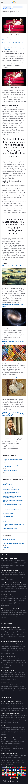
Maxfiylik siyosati (14, 781)
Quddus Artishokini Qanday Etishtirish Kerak (13, 543)
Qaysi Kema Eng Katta (8, 513)
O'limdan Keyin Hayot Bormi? (11, 266)
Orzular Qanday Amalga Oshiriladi (11, 489)
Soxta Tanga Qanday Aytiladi (10, 486)
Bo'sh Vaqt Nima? (7, 521)
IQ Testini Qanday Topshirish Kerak (9, 753)
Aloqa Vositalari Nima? (6, 725)
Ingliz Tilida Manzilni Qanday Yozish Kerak (11, 701)
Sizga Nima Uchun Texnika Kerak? (9, 558)
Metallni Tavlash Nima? (8, 516)
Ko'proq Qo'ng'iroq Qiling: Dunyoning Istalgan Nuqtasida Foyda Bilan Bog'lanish (14, 413)
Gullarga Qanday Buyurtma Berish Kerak (10, 627)
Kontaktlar (7, 781)
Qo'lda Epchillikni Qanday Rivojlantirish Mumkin (12, 641)
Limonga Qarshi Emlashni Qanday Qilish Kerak (12, 582)
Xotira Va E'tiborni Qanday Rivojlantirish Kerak (11, 737)
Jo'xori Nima (6, 547)
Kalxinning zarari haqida (8, 40)
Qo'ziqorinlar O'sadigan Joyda (10, 528)
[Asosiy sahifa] (14, 2)
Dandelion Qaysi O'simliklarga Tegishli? (12, 504)
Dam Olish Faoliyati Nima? (7, 594)
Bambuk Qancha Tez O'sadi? (10, 519)
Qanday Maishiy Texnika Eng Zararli (9, 570)
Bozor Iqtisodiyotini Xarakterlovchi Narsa (12, 507)
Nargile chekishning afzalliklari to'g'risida (12, 43)
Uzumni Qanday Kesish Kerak (10, 470)
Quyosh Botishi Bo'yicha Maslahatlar (9, 670)
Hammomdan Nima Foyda (10, 377)
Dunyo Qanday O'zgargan (9, 539)
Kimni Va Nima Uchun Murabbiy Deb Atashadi (11, 682)
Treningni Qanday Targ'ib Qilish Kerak (10, 713)
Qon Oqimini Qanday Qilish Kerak (9, 656)
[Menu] (2, 2)
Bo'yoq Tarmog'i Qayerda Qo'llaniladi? (10, 608)
